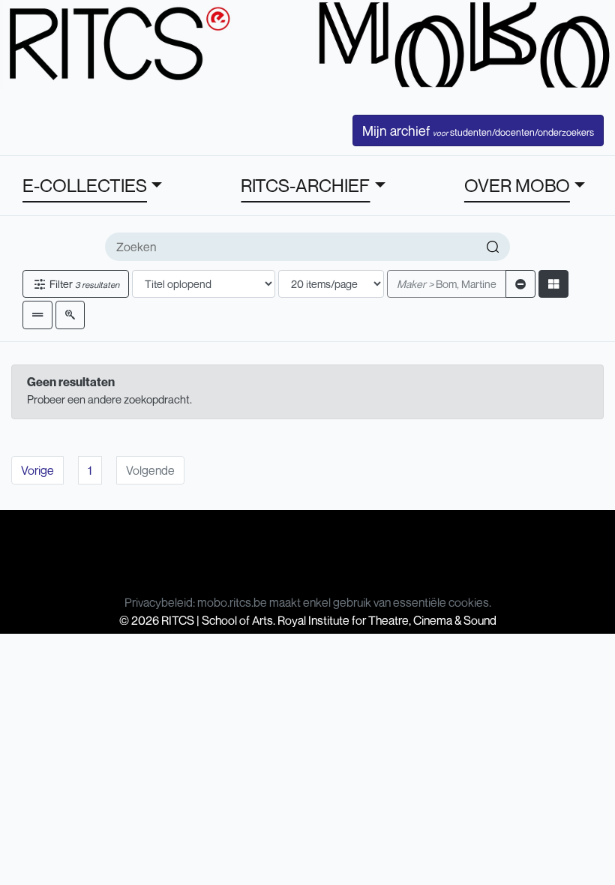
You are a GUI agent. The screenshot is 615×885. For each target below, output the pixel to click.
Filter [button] (83, 284)
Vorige (37, 470)
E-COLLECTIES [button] (84, 185)
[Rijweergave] (37, 314)
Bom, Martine (446, 284)
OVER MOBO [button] (517, 185)
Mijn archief (478, 130)
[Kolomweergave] (553, 284)
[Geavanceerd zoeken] (70, 314)
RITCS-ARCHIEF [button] (305, 185)
